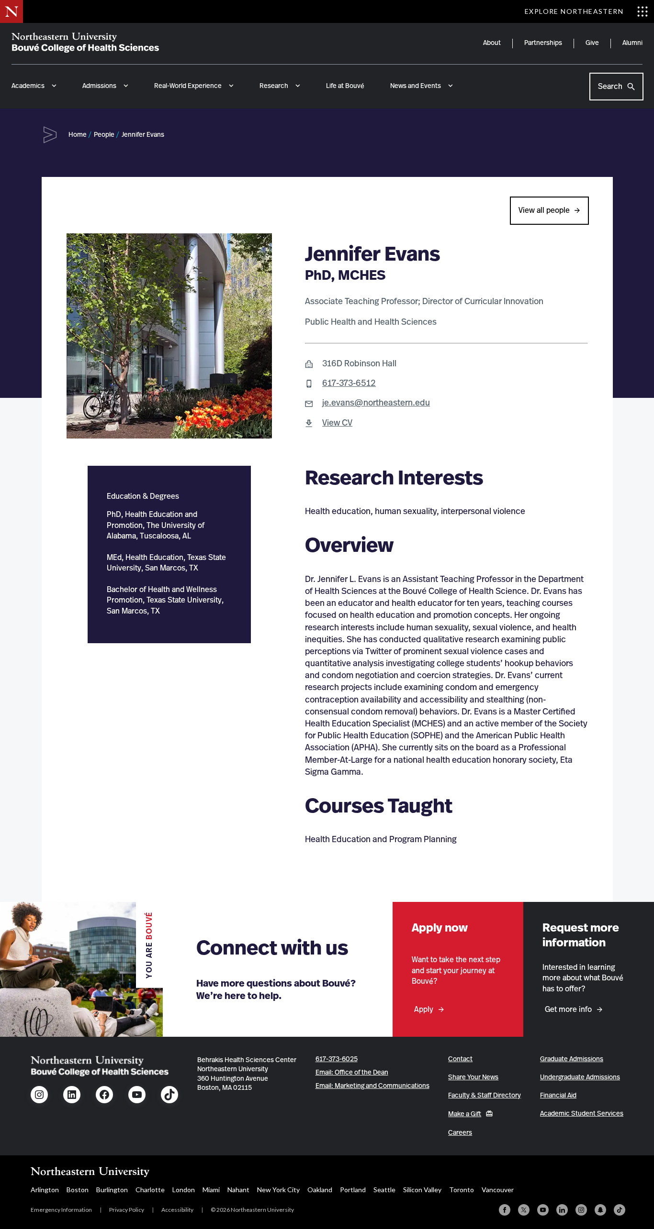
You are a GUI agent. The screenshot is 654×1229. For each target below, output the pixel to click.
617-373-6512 (349, 383)
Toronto (461, 1189)
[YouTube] (543, 1210)
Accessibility (177, 1209)
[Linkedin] (562, 1210)
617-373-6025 (337, 1059)
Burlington (112, 1189)
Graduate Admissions (571, 1059)
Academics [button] (28, 86)
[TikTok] (619, 1210)
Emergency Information (61, 1209)
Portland (353, 1189)
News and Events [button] (415, 86)
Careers (460, 1133)
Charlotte (150, 1189)
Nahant (238, 1189)
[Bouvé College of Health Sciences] (85, 43)
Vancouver (498, 1189)
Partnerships (543, 43)
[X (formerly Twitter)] (524, 1210)
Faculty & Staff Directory (484, 1095)
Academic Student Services (581, 1113)
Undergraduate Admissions (580, 1077)
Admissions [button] (99, 86)
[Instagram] (581, 1210)
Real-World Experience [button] (188, 86)
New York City (278, 1189)
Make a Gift (464, 1114)
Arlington (45, 1189)
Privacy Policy (126, 1209)
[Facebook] (504, 1210)
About (492, 43)
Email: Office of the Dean (352, 1072)
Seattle (384, 1189)
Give (592, 43)
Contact (460, 1059)
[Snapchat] (600, 1210)
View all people (544, 210)
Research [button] (273, 86)
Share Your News (473, 1077)
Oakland (319, 1189)
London (183, 1189)
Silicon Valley (422, 1189)
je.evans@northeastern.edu (376, 403)
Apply (423, 1009)
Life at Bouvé (345, 86)
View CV (337, 423)
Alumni (632, 43)
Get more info (568, 1009)
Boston (78, 1189)
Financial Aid (558, 1095)
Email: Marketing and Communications (372, 1086)
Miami (211, 1189)
